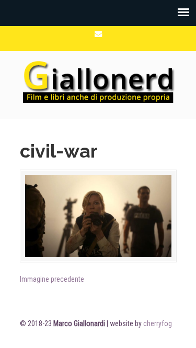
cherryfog (157, 323)
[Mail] (98, 34)
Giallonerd (98, 80)
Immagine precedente (52, 279)
